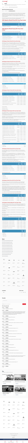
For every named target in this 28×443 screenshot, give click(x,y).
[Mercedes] (9, 275)
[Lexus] (23, 271)
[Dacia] (14, 264)
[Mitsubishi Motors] (23, 275)
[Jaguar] (4, 271)
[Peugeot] (18, 279)
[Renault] (23, 279)
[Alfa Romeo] (4, 260)
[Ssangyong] (14, 283)
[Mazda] (4, 275)
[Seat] (4, 283)
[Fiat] (4, 268)
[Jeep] (9, 271)
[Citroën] (4, 264)
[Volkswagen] (18, 286)
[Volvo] (23, 286)
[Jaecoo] (23, 268)
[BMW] (14, 260)
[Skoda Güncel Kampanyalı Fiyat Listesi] (20, 292)
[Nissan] (4, 279)
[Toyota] (14, 286)
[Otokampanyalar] (5, 1)
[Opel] (14, 279)
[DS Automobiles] (23, 264)
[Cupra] (9, 264)
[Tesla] (4, 286)
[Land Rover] (18, 271)
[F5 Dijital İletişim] (14, 437)
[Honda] (14, 268)
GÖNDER (24, 304)
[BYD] (18, 260)
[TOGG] (9, 286)
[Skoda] (9, 283)
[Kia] (14, 271)
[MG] (14, 275)
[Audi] (9, 260)
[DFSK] (18, 264)
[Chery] (23, 260)
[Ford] (9, 268)
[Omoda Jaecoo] (9, 279)
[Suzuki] (23, 283)
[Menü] (25, 1)
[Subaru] (18, 283)
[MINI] (18, 275)
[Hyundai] (18, 268)
